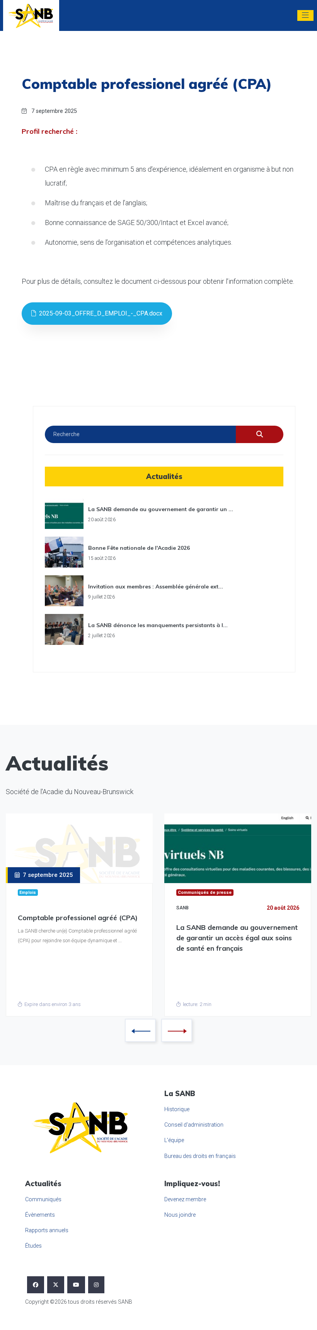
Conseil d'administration (193, 1125)
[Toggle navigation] (305, 15)
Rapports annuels (46, 1230)
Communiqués (43, 1199)
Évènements (40, 1215)
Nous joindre (180, 1215)
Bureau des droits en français (200, 1156)
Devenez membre (185, 1199)
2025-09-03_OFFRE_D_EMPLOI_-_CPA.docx (99, 313)
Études (33, 1246)
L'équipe (174, 1140)
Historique (176, 1109)
